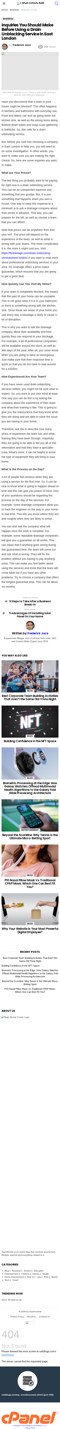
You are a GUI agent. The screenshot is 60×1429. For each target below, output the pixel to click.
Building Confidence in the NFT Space (30, 741)
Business (16, 1270)
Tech (7, 1280)
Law (39, 1277)
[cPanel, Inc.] (30, 1423)
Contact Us (44, 1317)
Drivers (27, 1270)
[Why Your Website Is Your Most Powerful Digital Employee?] (30, 909)
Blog (30, 690)
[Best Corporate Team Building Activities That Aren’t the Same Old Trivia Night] (30, 676)
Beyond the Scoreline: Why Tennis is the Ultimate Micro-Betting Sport (30, 836)
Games (35, 1274)
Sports (54, 1277)
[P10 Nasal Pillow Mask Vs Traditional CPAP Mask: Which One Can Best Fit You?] (30, 861)
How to (30, 1277)
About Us (31, 1317)
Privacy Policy (17, 1317)
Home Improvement (14, 1277)
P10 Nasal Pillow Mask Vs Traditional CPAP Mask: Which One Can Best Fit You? (30, 883)
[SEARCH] (56, 3)
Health (45, 1274)
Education (39, 1270)
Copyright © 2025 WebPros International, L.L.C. (30, 1425)
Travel (15, 1280)
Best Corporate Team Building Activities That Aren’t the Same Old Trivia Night (30, 697)
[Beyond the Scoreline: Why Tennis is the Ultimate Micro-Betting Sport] (30, 815)
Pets (46, 1277)
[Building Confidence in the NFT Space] (30, 722)
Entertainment (30, 829)
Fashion (25, 1274)
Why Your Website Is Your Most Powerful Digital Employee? (30, 930)
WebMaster (8, 1355)
